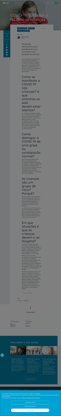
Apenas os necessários (30, 406)
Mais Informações (36, 398)
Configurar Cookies (30, 402)
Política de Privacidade (27, 398)
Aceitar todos (30, 410)
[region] (30, 403)
